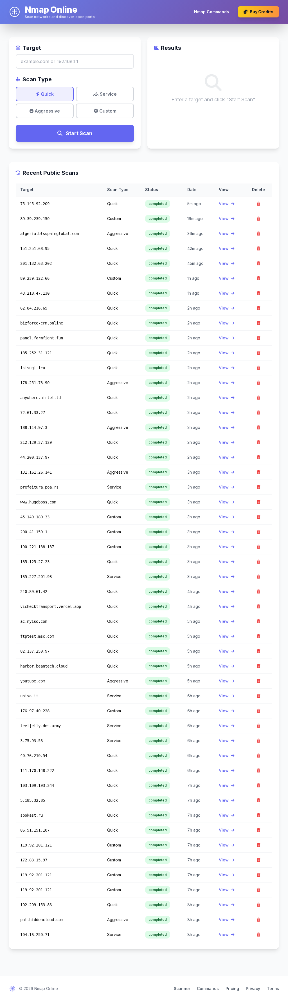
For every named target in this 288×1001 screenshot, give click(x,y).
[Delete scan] (258, 204)
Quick (47, 94)
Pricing (232, 988)
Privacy (253, 988)
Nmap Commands (211, 11)
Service (108, 94)
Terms (273, 988)
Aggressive (46, 111)
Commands (208, 988)
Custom (107, 111)
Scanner (182, 988)
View (224, 203)
